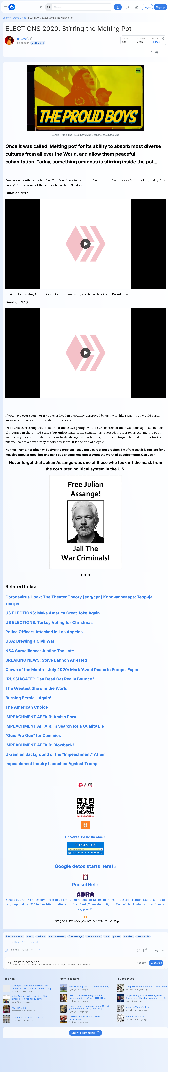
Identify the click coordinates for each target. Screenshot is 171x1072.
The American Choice (26, 707)
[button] (6, 950)
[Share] (156, 52)
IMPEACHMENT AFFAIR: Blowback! (39, 745)
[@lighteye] (9, 40)
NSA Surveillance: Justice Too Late (39, 650)
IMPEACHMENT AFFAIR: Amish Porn (40, 716)
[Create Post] (136, 7)
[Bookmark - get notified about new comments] (150, 52)
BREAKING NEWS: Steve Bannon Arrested (46, 660)
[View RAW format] (138, 950)
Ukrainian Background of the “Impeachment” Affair (55, 754)
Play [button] (157, 41)
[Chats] (127, 7)
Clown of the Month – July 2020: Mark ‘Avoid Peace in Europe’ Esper (72, 669)
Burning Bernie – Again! (28, 697)
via (34, 942)
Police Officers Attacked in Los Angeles (44, 631)
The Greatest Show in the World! (37, 688)
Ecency (7, 17)
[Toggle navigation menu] (5, 7)
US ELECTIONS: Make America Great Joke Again (52, 613)
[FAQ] (41, 7)
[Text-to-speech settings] (163, 38)
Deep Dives (19, 17)
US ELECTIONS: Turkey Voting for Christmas (49, 622)
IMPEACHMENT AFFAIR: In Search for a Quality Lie (54, 726)
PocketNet (84, 884)
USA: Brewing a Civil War (29, 641)
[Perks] (118, 7)
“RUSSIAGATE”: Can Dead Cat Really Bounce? (49, 679)
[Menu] (163, 52)
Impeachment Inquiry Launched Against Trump (51, 763)
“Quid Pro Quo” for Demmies (33, 735)
